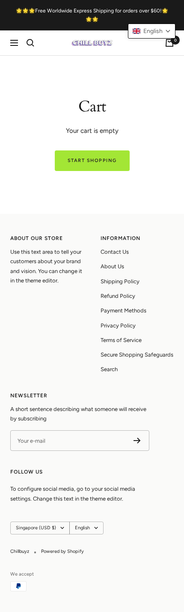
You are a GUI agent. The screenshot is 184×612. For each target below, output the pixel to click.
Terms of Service (121, 340)
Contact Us (115, 252)
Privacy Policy (118, 325)
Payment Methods (123, 310)
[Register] (137, 441)
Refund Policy (118, 296)
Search (109, 369)
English (82, 528)
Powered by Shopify (62, 551)
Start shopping (92, 160)
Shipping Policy (120, 281)
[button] (151, 31)
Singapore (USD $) (36, 528)
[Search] (30, 43)
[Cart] (169, 43)
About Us (112, 266)
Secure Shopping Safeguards (137, 354)
